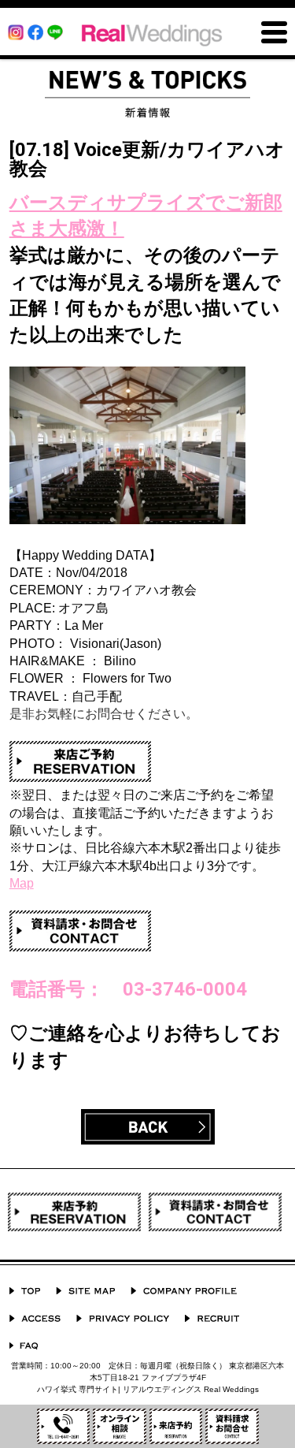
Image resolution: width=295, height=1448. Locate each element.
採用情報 (212, 1318)
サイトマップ (85, 1290)
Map (21, 883)
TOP (24, 1290)
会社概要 (184, 1290)
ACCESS (35, 1318)
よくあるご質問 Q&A (23, 1345)
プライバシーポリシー (122, 1318)
